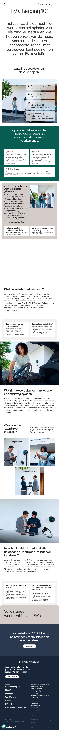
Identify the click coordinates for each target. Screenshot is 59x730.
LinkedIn (17, 721)
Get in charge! (29, 646)
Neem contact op (45, 4)
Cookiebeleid (33, 722)
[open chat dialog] (3, 726)
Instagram (12, 721)
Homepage (7, 715)
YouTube (6, 721)
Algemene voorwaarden (35, 719)
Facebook (22, 721)
